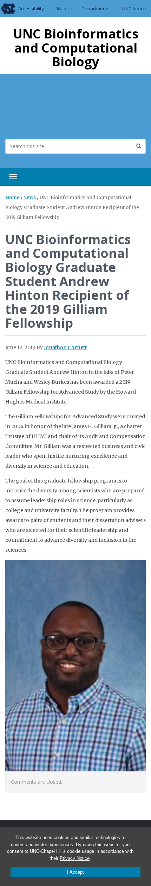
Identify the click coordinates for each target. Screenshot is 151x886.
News (30, 198)
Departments (95, 8)
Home (12, 198)
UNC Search (134, 8)
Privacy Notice (75, 858)
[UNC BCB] (28, 110)
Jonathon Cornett (65, 347)
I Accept (75, 872)
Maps (63, 8)
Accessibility (31, 8)
